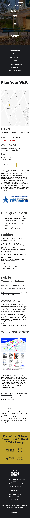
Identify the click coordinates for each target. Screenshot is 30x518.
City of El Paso (17, 499)
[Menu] (15, 23)
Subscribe (15, 512)
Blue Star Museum (12, 172)
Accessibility (15, 67)
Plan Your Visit (15, 57)
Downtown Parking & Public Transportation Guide (11, 267)
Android (10, 261)
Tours (15, 54)
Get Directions (9, 165)
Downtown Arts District (13, 375)
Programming (15, 50)
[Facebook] (12, 11)
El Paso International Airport (10, 293)
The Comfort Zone (15, 71)
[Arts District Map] (13, 371)
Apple (3, 261)
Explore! (15, 61)
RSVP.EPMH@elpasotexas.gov (17, 311)
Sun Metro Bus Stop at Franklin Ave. (13, 285)
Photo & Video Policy (15, 64)
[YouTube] (18, 11)
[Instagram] (15, 11)
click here (24, 325)
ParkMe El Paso (6, 264)
